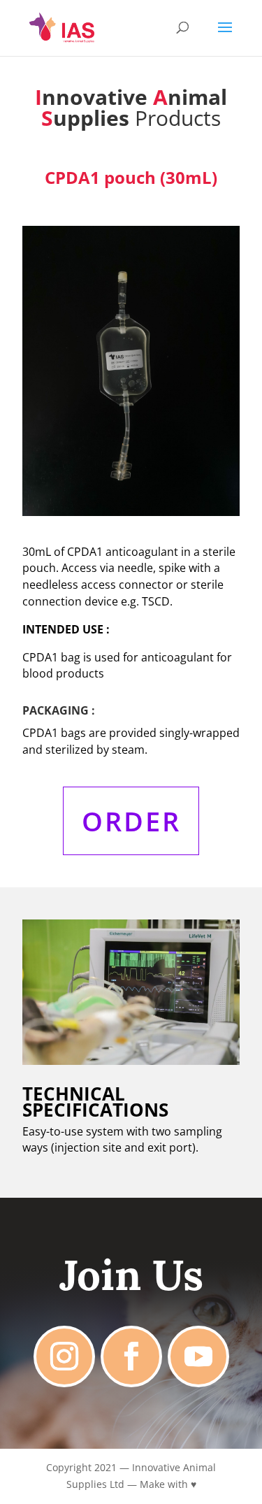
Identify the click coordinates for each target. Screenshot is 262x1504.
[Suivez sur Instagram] (64, 1356)
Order (131, 821)
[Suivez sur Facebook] (131, 1356)
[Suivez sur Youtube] (198, 1356)
